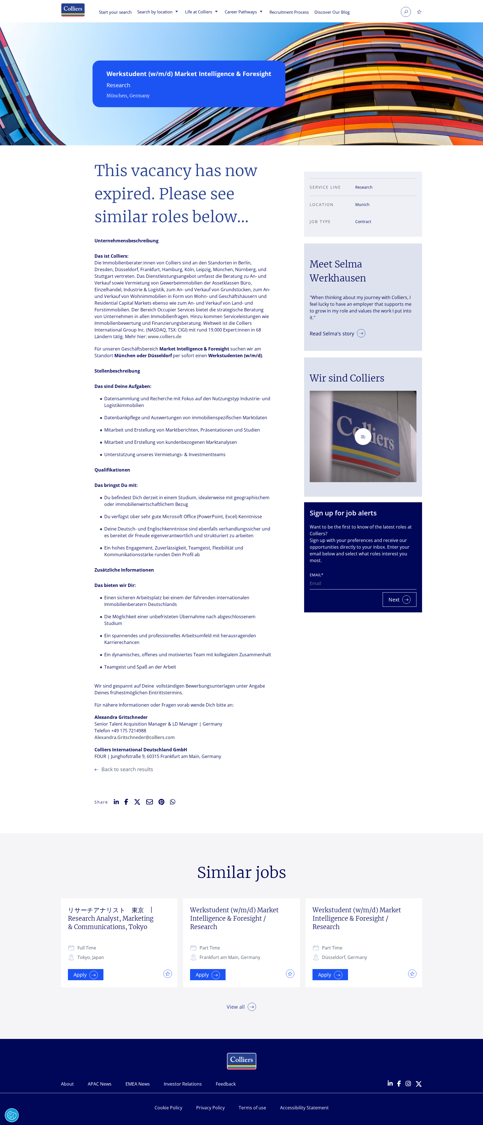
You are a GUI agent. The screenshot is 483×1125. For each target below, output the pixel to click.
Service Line (325, 187)
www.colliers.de (164, 336)
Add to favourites (166, 973)
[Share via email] (149, 802)
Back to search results (127, 769)
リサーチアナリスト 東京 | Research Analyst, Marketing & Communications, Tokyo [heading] (113, 918)
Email (316, 574)
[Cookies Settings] (12, 1115)
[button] (175, 12)
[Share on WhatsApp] (172, 802)
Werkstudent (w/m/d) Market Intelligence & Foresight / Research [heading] (234, 918)
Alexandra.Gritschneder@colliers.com (134, 737)
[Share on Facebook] (126, 802)
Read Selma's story (332, 333)
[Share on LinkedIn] (116, 802)
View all (236, 1006)
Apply (80, 974)
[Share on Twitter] (137, 802)
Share (101, 802)
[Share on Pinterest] (161, 802)
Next (394, 599)
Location (322, 204)
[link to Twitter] (418, 1084)
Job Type (320, 221)
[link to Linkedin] (390, 1084)
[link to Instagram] (408, 1084)
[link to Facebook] (399, 1084)
